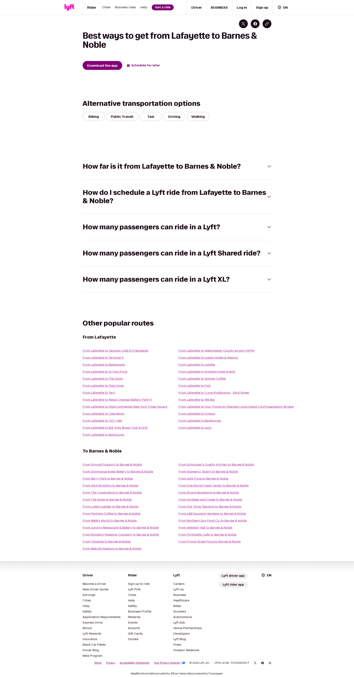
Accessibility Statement (134, 663)
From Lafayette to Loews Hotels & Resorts (208, 358)
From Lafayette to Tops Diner (103, 386)
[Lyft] (69, 7)
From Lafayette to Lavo (194, 428)
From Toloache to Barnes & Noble (107, 541)
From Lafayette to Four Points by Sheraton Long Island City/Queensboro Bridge (236, 407)
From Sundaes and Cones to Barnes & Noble (210, 499)
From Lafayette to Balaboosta (104, 365)
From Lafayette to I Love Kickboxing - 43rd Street (213, 393)
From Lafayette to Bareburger (199, 421)
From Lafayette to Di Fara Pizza (105, 372)
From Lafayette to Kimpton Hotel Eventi (206, 372)
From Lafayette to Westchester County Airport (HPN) (216, 351)
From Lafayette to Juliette (196, 365)
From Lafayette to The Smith (103, 379)
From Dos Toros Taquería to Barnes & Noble (209, 506)
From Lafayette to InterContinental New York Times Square (125, 407)
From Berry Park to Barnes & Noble (108, 478)
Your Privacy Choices (167, 663)
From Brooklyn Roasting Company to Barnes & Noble (121, 534)
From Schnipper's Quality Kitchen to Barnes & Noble (216, 464)
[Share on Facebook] (255, 23)
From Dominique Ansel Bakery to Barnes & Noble (118, 471)
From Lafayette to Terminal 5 (103, 358)
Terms (98, 663)
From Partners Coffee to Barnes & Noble (111, 513)
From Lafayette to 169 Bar (196, 400)
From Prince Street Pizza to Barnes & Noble (209, 541)
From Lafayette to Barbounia (103, 435)
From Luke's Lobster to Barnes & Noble (110, 506)
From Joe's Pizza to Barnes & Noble (203, 478)
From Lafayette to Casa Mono (103, 414)
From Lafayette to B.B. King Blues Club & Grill (115, 428)
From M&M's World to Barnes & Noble (110, 520)
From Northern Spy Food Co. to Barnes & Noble (212, 520)
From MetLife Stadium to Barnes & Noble (112, 549)
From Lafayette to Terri (99, 393)
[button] (177, 166)
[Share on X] (243, 23)
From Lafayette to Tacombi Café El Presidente (115, 351)
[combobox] (282, 7)
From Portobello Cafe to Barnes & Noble (207, 534)
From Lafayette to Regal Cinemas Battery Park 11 (117, 400)
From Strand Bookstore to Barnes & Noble (208, 492)
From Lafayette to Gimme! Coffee (202, 379)
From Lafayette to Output (196, 414)
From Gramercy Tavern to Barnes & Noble (208, 471)
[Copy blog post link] (267, 23)
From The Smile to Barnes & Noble (107, 499)
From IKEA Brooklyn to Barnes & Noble (110, 485)
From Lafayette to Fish (194, 386)
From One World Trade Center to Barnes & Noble (213, 485)
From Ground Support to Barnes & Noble (112, 464)
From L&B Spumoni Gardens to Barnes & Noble (212, 513)
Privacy (110, 663)
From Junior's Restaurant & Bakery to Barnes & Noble (121, 527)
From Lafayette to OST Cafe (102, 421)
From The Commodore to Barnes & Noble (112, 492)
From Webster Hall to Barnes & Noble (205, 527)
